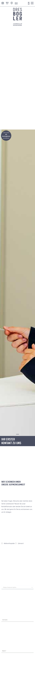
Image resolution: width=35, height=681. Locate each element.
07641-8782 (2, 3)
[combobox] (17, 587)
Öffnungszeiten (7, 3)
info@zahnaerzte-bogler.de (16, 3)
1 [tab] (17, 435)
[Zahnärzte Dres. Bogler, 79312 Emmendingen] (17, 17)
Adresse (11, 3)
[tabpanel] (17, 283)
